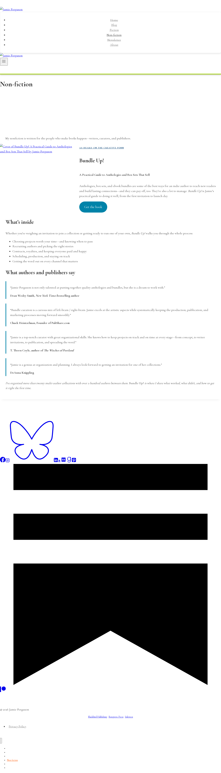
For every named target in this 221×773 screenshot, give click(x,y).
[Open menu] (4, 61)
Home (114, 20)
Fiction (114, 30)
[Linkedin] (56, 461)
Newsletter (114, 40)
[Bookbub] (63, 461)
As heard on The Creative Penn (101, 147)
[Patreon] (3, 691)
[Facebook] (3, 461)
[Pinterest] (74, 461)
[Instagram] (8, 461)
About (114, 45)
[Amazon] (59, 461)
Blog (114, 25)
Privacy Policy (17, 726)
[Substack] (110, 684)
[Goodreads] (69, 461)
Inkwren (129, 716)
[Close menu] (1, 741)
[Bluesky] (32, 461)
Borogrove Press (116, 716)
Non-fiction (114, 35)
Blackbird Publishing (97, 716)
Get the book (93, 207)
